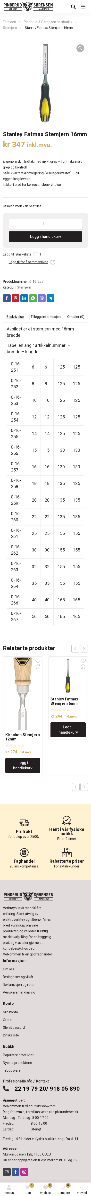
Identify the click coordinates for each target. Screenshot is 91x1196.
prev (75, 648)
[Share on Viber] (42, 298)
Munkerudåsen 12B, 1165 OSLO (27, 1154)
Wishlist (45, 1189)
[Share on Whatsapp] (33, 298)
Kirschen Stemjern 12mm (22, 737)
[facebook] (15, 1172)
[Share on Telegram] (50, 298)
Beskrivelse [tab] (15, 316)
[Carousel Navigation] (79, 648)
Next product (84, 787)
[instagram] (24, 1172)
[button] (80, 48)
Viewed (82, 1193)
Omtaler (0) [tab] (75, 316)
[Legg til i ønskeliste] (35, 254)
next (84, 648)
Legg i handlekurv (45, 237)
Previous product (76, 787)
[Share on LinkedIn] (24, 298)
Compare (64, 1189)
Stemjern (10, 27)
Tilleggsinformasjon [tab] (46, 316)
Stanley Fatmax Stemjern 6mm (64, 701)
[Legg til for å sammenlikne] (52, 262)
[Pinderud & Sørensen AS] (28, 6)
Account (9, 1193)
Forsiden (9, 22)
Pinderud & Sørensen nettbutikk (48, 22)
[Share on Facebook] (7, 298)
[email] (7, 1172)
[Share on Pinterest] (15, 298)
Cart (29, 1189)
